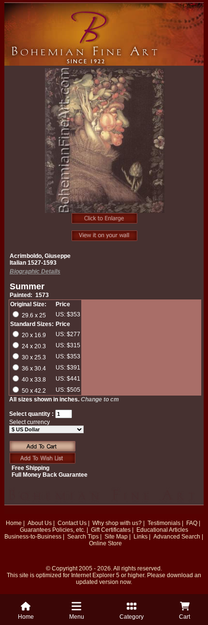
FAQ (191, 523)
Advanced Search (176, 536)
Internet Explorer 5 (95, 575)
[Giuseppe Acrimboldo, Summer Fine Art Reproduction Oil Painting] (105, 146)
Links (141, 536)
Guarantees (35, 529)
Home (14, 523)
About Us (40, 523)
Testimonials (164, 523)
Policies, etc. (68, 529)
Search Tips (83, 536)
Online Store (105, 543)
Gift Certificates (111, 529)
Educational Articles (162, 529)
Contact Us (72, 523)
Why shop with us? (117, 523)
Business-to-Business (32, 536)
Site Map (116, 536)
